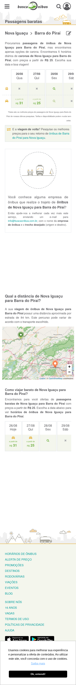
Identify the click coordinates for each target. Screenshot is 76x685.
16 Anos (11, 608)
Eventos (12, 588)
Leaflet (42, 378)
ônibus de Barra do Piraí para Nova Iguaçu (40, 135)
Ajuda (9, 630)
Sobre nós (13, 602)
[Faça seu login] (67, 6)
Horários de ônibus (21, 554)
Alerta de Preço (18, 559)
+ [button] (69, 366)
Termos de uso (17, 619)
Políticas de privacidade (24, 625)
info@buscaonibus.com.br (22, 220)
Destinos (12, 571)
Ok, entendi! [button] (38, 674)
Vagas (9, 613)
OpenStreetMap (55, 378)
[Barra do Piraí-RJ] (21, 336)
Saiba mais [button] (38, 663)
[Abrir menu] (7, 6)
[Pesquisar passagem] (58, 6)
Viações (11, 582)
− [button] (69, 372)
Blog (9, 593)
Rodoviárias (15, 576)
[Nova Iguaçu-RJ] (55, 364)
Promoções (14, 565)
